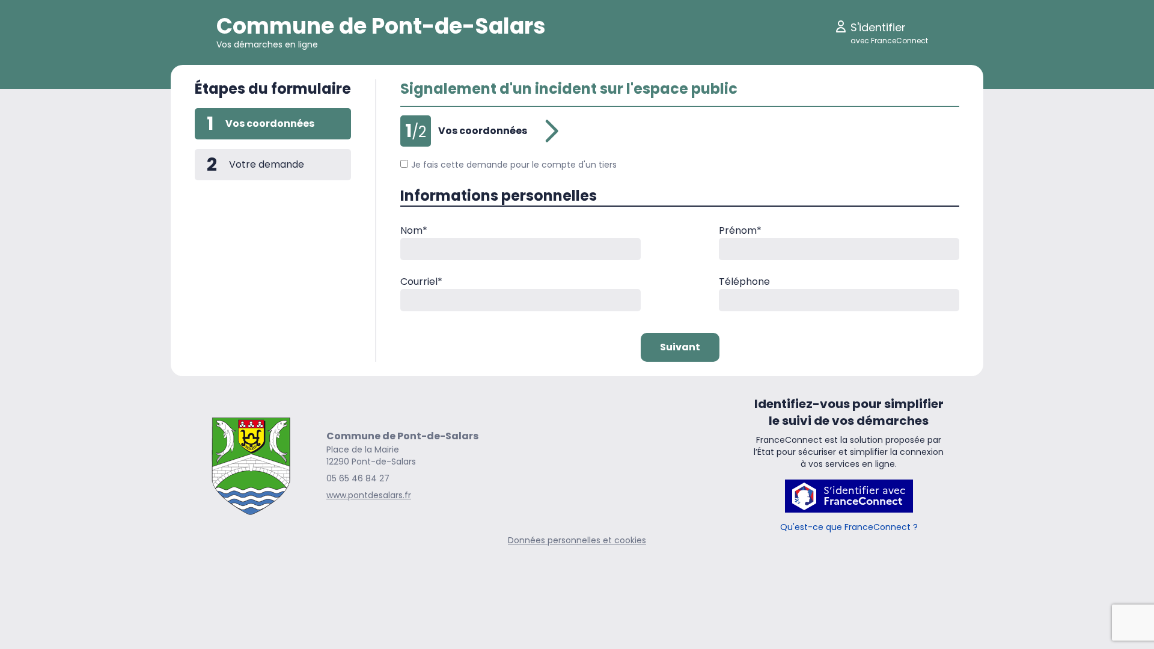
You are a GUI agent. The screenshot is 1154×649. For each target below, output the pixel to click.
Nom (413, 230)
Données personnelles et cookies (577, 540)
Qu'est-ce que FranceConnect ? (849, 527)
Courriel (421, 281)
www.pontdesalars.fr (368, 495)
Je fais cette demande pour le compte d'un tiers (514, 165)
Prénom (740, 230)
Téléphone (744, 281)
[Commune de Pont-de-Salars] (251, 465)
